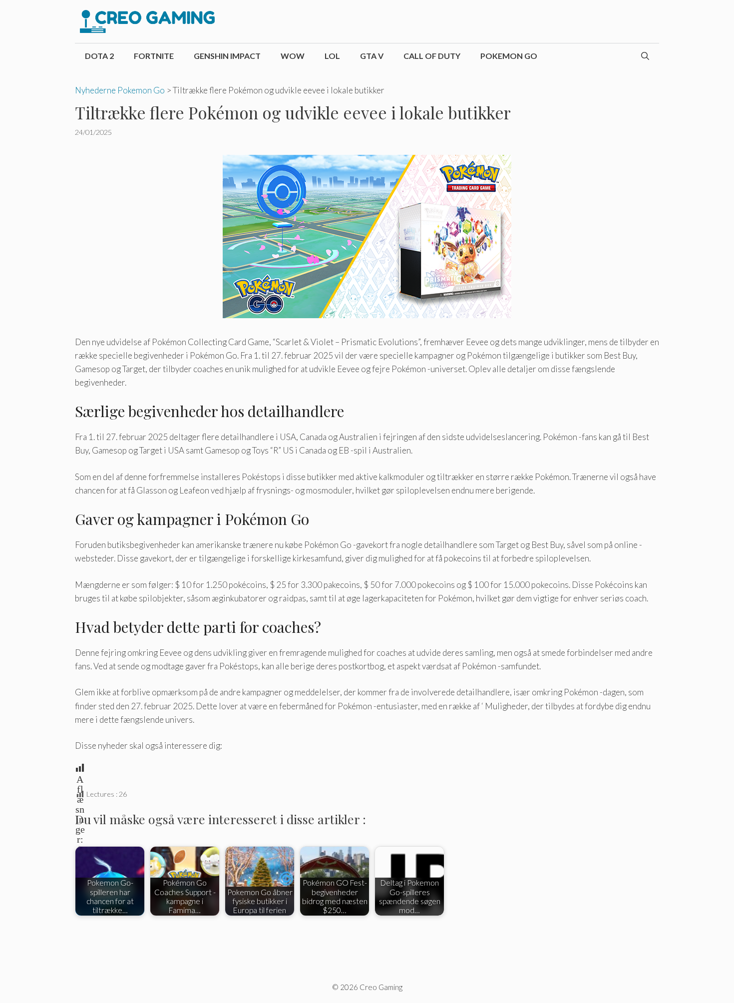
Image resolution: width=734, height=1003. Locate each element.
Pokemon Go (508, 55)
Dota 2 (99, 55)
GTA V (371, 55)
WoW (293, 55)
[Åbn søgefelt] (645, 55)
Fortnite (154, 55)
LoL (332, 55)
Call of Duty (431, 55)
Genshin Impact (227, 55)
